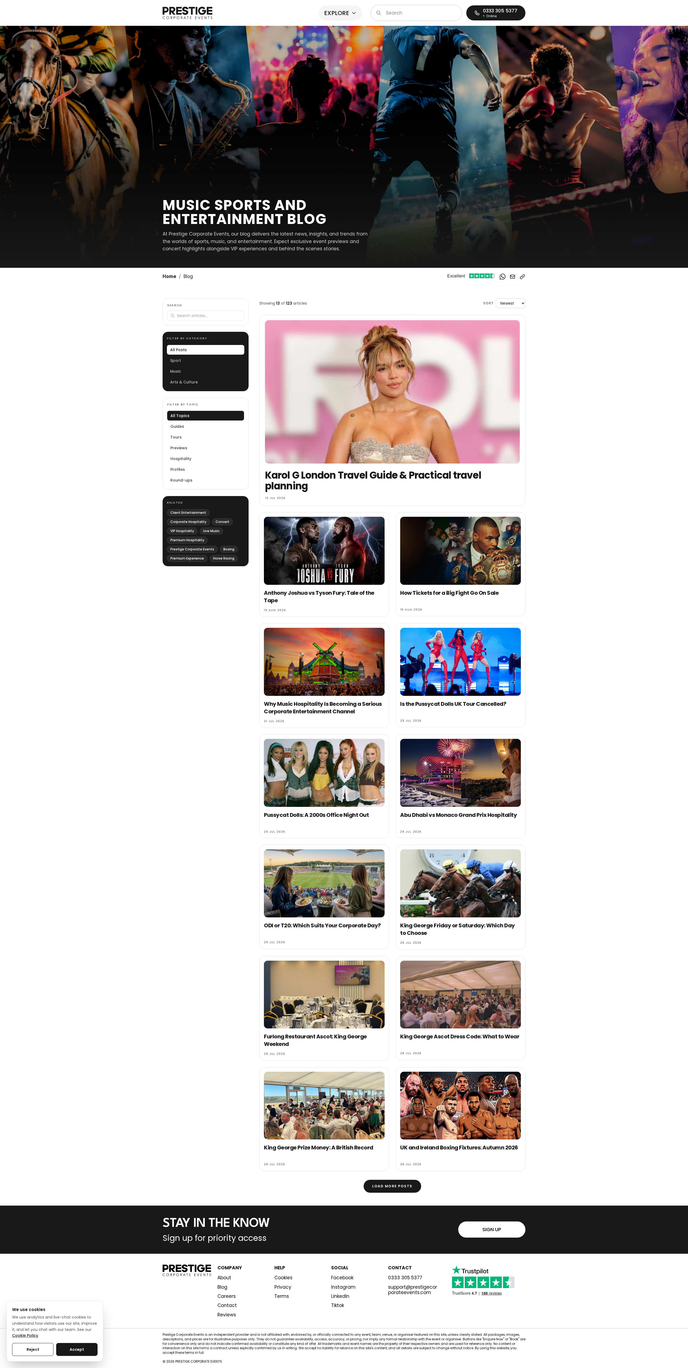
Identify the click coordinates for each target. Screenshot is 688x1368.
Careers (226, 1296)
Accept (77, 1349)
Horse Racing (223, 558)
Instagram (343, 1287)
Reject (33, 1349)
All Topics (179, 415)
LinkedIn (340, 1296)
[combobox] (416, 13)
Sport (175, 360)
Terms (281, 1296)
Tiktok (337, 1305)
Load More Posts (392, 1186)
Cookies (283, 1277)
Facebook (342, 1277)
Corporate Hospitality (188, 521)
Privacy (282, 1287)
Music (175, 371)
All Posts (178, 349)
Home (169, 276)
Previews (178, 448)
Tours (176, 437)
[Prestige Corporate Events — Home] (187, 13)
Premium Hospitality (187, 540)
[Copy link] (522, 277)
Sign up (491, 1229)
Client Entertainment (188, 512)
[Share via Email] (512, 277)
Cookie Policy (25, 1335)
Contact (227, 1305)
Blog (222, 1287)
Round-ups (181, 480)
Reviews (226, 1314)
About (224, 1277)
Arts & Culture (184, 382)
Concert (222, 521)
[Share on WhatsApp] (503, 277)
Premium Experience (187, 558)
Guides (177, 426)
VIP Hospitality (182, 531)
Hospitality (180, 458)
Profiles (177, 469)
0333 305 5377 (405, 1277)
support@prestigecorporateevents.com (412, 1289)
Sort (488, 303)
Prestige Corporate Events (192, 549)
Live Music (211, 531)
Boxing (228, 549)
